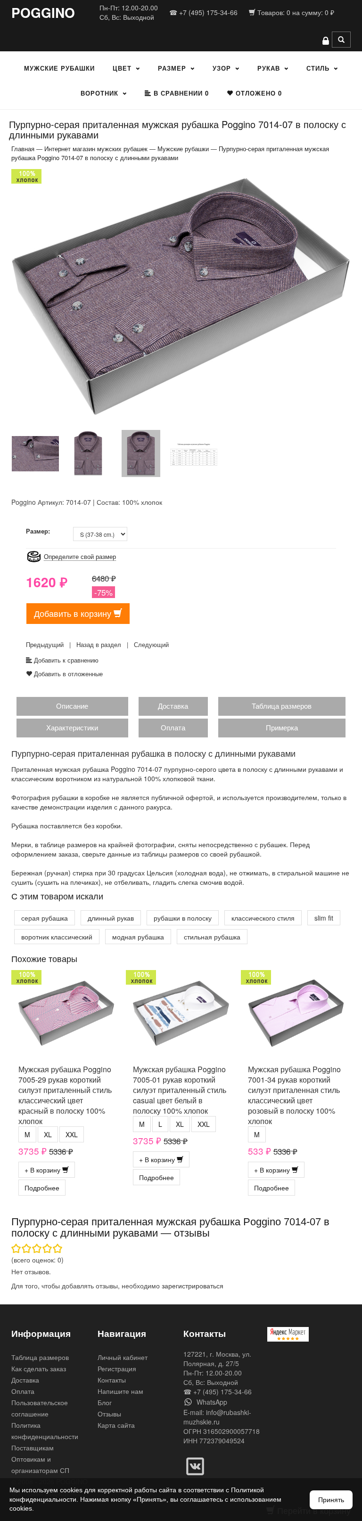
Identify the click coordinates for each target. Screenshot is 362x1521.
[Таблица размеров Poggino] (194, 453)
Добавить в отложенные (67, 673)
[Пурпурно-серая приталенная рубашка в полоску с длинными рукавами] (181, 295)
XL (48, 1134)
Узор (222, 68)
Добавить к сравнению (65, 659)
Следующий (151, 644)
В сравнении (180, 93)
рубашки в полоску (183, 917)
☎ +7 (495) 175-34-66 (203, 12)
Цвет (122, 68)
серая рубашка (44, 917)
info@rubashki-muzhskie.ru (217, 1417)
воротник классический (56, 936)
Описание (72, 706)
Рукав (268, 68)
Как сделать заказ (38, 1368)
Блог (105, 1402)
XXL (72, 1134)
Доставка (173, 706)
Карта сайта (116, 1425)
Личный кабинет (123, 1357)
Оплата (173, 727)
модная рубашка (138, 936)
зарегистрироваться (192, 1285)
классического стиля (263, 917)
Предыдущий (45, 644)
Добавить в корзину (74, 613)
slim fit (323, 917)
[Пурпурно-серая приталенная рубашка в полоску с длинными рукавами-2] (35, 453)
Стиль (317, 68)
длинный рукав (111, 917)
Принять (331, 1500)
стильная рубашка (212, 936)
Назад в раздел (98, 644)
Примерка (282, 727)
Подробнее (42, 1187)
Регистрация (117, 1368)
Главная (22, 148)
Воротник (99, 93)
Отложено (257, 93)
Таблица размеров (282, 706)
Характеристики (72, 727)
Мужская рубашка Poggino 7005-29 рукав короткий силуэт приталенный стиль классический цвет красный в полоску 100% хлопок (65, 1095)
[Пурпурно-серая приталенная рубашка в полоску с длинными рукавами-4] (141, 453)
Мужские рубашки (59, 68)
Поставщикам (32, 1447)
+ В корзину (43, 1169)
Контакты (112, 1379)
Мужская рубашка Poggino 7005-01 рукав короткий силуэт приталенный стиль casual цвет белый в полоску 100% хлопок (179, 1090)
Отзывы (109, 1413)
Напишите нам (120, 1391)
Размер (172, 68)
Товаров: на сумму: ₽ (294, 12)
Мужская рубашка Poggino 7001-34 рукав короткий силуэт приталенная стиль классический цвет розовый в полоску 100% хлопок (294, 1095)
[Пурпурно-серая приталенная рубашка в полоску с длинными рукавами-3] (88, 453)
